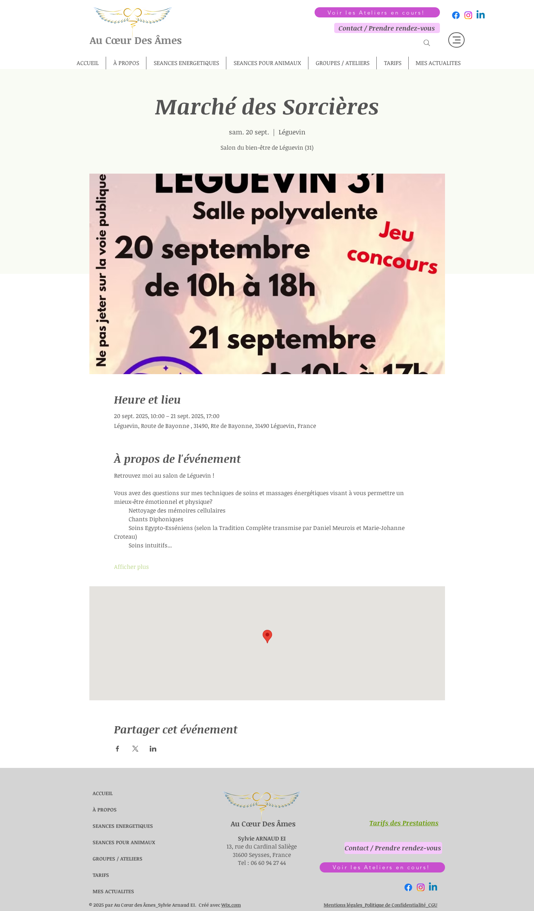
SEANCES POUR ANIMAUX (110, 842)
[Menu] (456, 40)
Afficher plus (131, 567)
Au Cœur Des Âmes (136, 40)
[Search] (426, 42)
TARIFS (101, 874)
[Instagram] (468, 15)
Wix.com (231, 905)
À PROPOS (105, 809)
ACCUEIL (103, 793)
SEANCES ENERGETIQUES (110, 825)
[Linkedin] (481, 15)
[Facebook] (456, 15)
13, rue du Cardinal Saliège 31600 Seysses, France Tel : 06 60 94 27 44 (262, 850)
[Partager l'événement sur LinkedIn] (153, 749)
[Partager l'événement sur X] (135, 749)
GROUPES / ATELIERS (110, 858)
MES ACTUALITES (110, 891)
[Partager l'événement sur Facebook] (117, 749)
